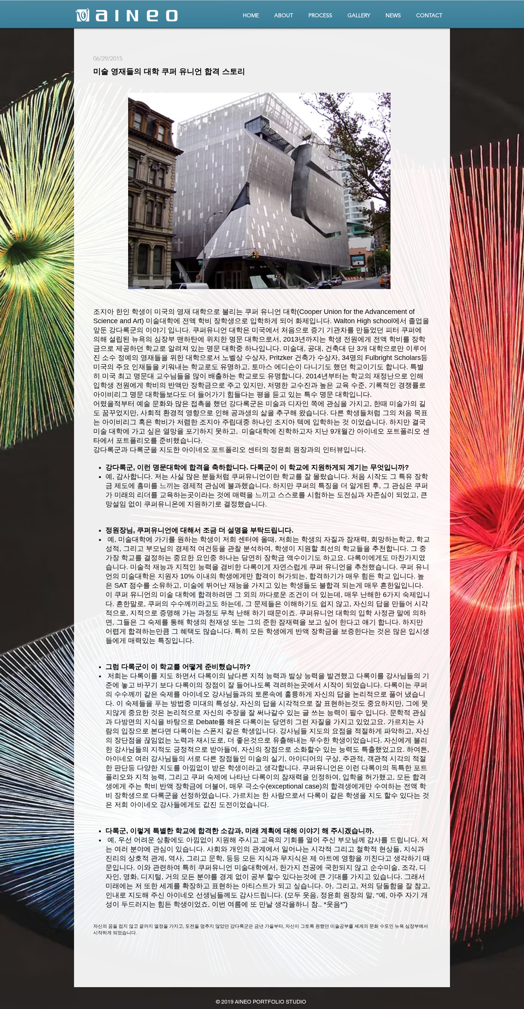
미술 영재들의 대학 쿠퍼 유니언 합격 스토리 (169, 71)
